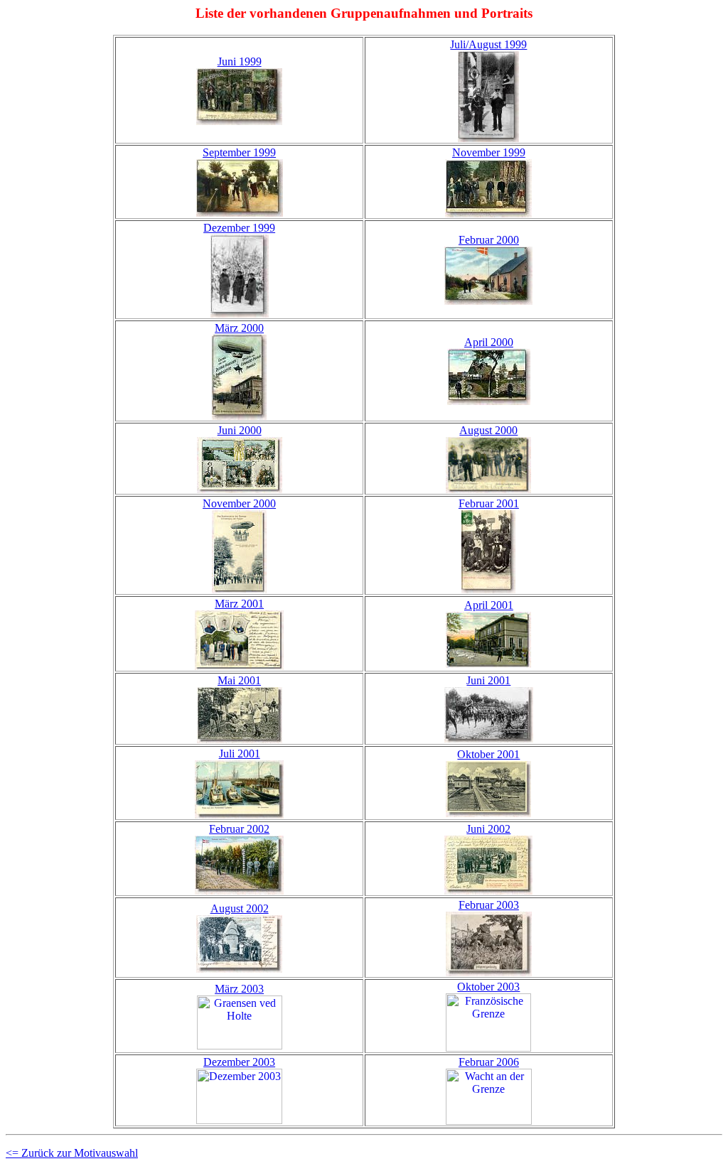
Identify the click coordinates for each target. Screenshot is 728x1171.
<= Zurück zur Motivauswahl (72, 1153)
